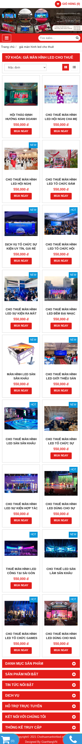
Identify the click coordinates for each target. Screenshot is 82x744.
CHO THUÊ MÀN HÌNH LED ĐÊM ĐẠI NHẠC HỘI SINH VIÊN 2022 (61, 313)
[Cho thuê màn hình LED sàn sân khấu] (21, 418)
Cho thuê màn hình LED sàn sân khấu (21, 441)
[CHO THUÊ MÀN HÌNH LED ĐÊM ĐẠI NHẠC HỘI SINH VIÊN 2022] (61, 288)
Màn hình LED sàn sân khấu (21, 376)
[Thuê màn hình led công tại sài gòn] (21, 548)
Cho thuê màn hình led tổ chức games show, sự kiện (21, 638)
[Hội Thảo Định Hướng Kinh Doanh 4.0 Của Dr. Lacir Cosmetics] (21, 94)
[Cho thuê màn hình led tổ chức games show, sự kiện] (21, 613)
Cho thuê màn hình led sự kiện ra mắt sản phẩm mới (21, 313)
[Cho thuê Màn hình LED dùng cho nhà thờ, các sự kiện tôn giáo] (61, 613)
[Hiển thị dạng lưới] (65, 67)
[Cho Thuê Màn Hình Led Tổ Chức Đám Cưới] (61, 158)
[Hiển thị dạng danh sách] (74, 67)
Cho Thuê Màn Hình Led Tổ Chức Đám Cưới (61, 183)
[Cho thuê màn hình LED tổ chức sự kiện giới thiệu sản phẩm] (61, 418)
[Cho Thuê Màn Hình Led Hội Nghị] (21, 158)
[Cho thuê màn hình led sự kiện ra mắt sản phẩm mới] (21, 288)
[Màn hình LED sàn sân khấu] (21, 353)
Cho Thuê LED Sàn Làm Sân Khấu (60, 571)
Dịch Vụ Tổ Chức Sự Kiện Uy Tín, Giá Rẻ (21, 246)
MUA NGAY (21, 131)
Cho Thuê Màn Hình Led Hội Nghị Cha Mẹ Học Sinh (61, 119)
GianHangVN (49, 741)
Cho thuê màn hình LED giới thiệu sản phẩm (61, 378)
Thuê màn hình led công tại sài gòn (21, 571)
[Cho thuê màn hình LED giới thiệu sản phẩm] (61, 353)
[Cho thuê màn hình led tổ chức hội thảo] (61, 223)
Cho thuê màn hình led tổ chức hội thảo (61, 248)
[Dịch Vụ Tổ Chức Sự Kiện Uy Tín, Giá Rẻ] (21, 223)
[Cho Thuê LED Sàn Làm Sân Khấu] (61, 548)
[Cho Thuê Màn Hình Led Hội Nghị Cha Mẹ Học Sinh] (61, 94)
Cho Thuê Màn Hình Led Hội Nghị (21, 181)
